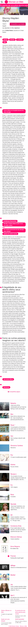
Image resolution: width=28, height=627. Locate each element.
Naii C (12, 595)
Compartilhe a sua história (18, 24)
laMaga (12, 565)
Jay (11, 584)
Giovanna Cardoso (16, 445)
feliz (5, 42)
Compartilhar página (14, 391)
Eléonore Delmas (16, 537)
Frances (13, 556)
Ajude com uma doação (5, 620)
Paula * (12, 425)
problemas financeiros (10, 221)
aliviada (12, 39)
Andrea (12, 464)
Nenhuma (6, 387)
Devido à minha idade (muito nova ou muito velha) (13, 224)
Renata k (13, 474)
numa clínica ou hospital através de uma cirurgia (14, 111)
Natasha (13, 403)
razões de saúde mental (10, 234)
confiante (20, 39)
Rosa (12, 494)
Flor (11, 455)
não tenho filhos (8, 379)
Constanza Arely (15, 526)
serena (5, 39)
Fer (11, 485)
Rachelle (13, 504)
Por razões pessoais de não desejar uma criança (14, 230)
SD (11, 515)
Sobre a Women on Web (6, 611)
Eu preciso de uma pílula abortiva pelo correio (14, 5)
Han (11, 436)
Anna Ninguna (15, 546)
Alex (11, 414)
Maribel (12, 575)
